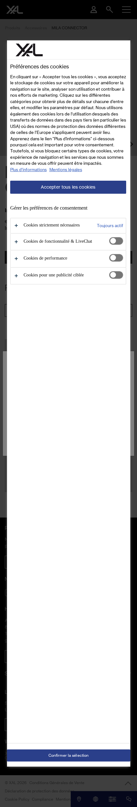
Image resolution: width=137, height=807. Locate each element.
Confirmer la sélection (68, 755)
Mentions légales (65, 169)
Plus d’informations (28, 169)
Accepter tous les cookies (68, 187)
